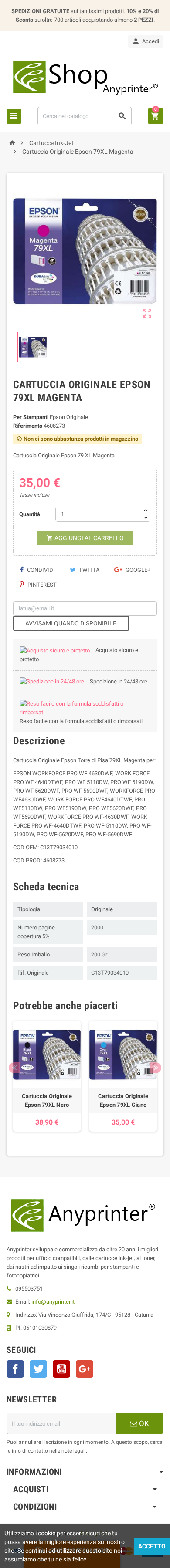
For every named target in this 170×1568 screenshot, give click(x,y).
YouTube (61, 1369)
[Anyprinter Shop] (85, 77)
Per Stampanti (30, 417)
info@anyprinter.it (53, 1301)
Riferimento (27, 425)
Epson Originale (69, 417)
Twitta (88, 570)
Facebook (15, 1369)
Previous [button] (14, 1067)
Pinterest (41, 584)
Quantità (29, 514)
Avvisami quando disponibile (70, 623)
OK (143, 1423)
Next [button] (155, 1067)
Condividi (40, 570)
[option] (47, 1076)
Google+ (137, 570)
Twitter (38, 1369)
